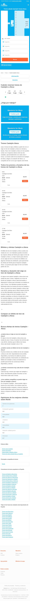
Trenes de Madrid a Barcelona (9, 474)
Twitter (2, 573)
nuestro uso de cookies (16, 1)
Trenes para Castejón (7, 448)
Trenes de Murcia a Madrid (8, 487)
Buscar (15, 59)
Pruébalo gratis (15, 114)
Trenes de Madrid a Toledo (8, 496)
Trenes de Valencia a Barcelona (10, 477)
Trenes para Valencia (7, 513)
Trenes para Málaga (7, 516)
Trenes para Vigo (6, 533)
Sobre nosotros (19, 553)
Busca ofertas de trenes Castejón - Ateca (14, 328)
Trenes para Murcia (7, 535)
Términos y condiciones (20, 585)
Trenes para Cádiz (6, 523)
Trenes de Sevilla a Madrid (8, 499)
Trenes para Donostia (7, 521)
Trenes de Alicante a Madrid (9, 497)
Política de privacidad (9, 585)
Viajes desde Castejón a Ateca (9, 452)
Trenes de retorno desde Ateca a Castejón (12, 454)
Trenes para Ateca (6, 450)
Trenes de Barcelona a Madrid (9, 475)
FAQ (2, 553)
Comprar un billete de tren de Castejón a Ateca (12, 315)
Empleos (17, 555)
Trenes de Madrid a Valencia (9, 484)
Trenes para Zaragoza (7, 537)
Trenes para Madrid (7, 515)
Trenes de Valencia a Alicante (9, 489)
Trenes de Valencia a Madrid (9, 492)
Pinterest (2, 574)
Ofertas (25, 181)
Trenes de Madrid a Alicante (9, 491)
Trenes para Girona (7, 526)
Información (15, 76)
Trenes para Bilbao (6, 520)
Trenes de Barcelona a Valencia (10, 481)
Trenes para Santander (7, 528)
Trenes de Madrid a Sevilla (8, 486)
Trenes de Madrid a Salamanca (10, 482)
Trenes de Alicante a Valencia (9, 494)
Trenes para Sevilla (7, 518)
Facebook (3, 571)
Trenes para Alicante (7, 530)
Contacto (3, 555)
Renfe (3, 464)
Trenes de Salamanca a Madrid (10, 479)
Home (2, 72)
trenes (6, 72)
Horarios (15, 80)
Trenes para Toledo (7, 525)
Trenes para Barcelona (7, 511)
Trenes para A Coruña (7, 532)
